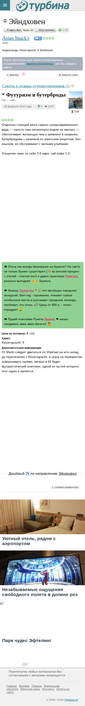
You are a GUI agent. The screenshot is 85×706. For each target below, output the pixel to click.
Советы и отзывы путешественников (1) (36, 85)
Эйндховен (27, 21)
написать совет (70, 75)
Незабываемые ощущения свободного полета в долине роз (40, 592)
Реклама (24, 686)
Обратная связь (30, 689)
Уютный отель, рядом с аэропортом (29, 541)
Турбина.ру (71, 699)
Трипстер (27, 290)
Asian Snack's (15, 37)
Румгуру (71, 276)
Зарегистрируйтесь (40, 63)
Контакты (48, 689)
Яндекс (49, 319)
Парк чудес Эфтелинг (26, 640)
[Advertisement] (42, 213)
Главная (12, 686)
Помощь (37, 686)
